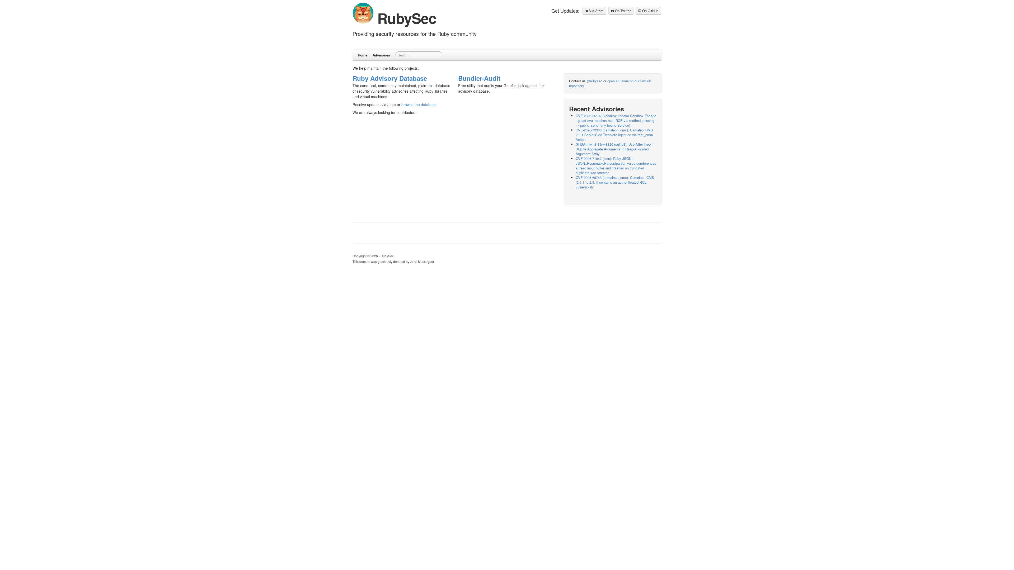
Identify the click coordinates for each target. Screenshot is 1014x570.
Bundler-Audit (479, 78)
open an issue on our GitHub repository (610, 83)
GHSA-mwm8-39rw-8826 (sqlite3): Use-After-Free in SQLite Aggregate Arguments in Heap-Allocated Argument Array (615, 149)
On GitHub (649, 10)
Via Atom (595, 10)
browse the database (418, 104)
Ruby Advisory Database (390, 78)
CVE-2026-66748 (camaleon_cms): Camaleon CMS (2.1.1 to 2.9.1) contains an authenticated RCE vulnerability (615, 182)
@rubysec (594, 80)
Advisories (381, 55)
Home (362, 55)
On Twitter (622, 10)
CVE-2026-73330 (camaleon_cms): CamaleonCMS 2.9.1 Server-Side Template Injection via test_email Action (615, 134)
